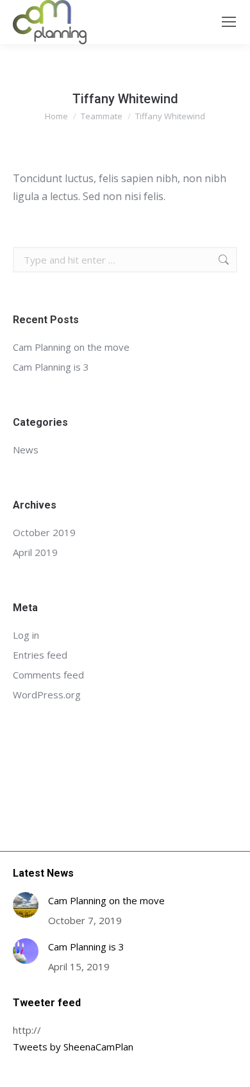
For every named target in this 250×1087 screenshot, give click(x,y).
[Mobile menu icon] (229, 21)
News (25, 449)
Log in (26, 634)
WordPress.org (47, 694)
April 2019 (35, 552)
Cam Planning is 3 (51, 366)
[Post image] (25, 905)
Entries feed (40, 654)
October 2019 (44, 532)
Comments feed (48, 674)
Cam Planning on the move (71, 347)
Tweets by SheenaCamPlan (73, 1046)
